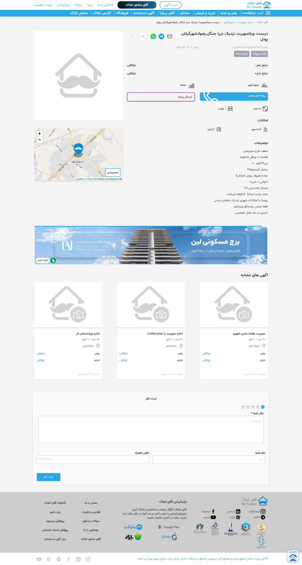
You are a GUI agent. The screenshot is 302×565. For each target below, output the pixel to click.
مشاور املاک (79, 13)
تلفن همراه (142, 453)
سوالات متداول (91, 521)
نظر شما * (257, 413)
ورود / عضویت (42, 5)
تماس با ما (91, 503)
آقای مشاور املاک (137, 5)
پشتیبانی (63, 5)
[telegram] (59, 559)
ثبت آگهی (170, 5)
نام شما (260, 453)
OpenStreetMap (96, 179)
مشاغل (185, 13)
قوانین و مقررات (91, 512)
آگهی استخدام (144, 13)
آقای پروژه (167, 13)
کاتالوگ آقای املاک (55, 503)
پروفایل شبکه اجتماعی (55, 530)
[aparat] (49, 559)
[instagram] (88, 559)
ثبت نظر (48, 477)
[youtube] (39, 559)
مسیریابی (112, 172)
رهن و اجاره (228, 13)
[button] (78, 150)
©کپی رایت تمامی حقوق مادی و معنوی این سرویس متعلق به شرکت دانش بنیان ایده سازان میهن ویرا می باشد (202, 559)
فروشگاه (122, 13)
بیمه (90, 5)
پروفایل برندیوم (55, 521)
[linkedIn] (78, 559)
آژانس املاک (102, 13)
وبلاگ (78, 5)
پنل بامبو (55, 512)
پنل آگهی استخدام (55, 539)
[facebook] (69, 559)
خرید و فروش (205, 13)
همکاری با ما (105, 5)
